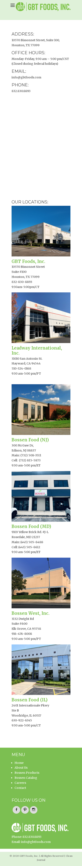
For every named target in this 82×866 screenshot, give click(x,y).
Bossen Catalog (26, 778)
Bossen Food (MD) (31, 526)
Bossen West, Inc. (30, 613)
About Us (21, 768)
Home (19, 763)
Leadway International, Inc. (37, 350)
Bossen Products (27, 773)
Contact (20, 788)
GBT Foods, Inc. (28, 261)
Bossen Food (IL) (30, 699)
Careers (20, 783)
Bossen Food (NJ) (30, 439)
